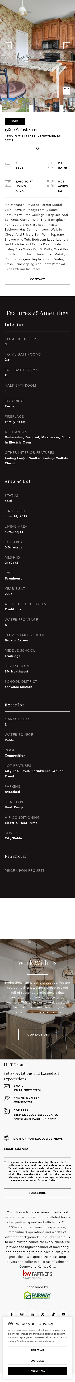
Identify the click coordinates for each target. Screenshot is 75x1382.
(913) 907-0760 (22, 1102)
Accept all (38, 1371)
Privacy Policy (47, 1180)
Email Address (16, 1148)
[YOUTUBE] (63, 1314)
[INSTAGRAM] (22, 1314)
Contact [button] (37, 279)
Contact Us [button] (38, 1034)
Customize (37, 1361)
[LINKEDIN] (32, 1314)
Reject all (37, 1350)
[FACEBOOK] (11, 1314)
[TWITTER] (43, 1314)
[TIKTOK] (53, 1314)
